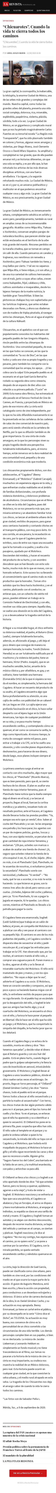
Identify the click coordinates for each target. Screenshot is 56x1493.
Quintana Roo (43, 10)
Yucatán (17, 10)
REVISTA (19, 4)
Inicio (7, 10)
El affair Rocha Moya (15, 1441)
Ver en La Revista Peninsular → (28, 1473)
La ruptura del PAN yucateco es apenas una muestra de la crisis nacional (27, 1434)
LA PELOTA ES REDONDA (18, 1461)
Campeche (28, 10)
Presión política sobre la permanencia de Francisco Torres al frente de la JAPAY (26, 1448)
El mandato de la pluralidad (18, 1455)
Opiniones (15, 1426)
